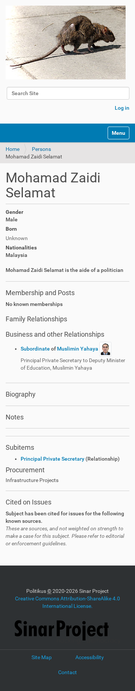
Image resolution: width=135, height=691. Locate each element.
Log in (122, 108)
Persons (41, 149)
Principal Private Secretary (52, 459)
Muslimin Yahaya (78, 349)
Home (13, 149)
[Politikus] (66, 42)
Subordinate (36, 349)
